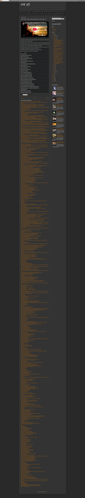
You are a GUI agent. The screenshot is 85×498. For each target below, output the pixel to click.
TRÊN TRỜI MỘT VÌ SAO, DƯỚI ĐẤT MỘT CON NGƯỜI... (28, 364)
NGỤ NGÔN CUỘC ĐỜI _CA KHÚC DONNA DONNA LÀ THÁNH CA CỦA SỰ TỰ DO (32, 175)
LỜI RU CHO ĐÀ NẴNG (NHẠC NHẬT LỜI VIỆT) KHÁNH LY (58, 63)
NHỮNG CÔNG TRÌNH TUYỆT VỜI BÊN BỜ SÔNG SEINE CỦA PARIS (30, 413)
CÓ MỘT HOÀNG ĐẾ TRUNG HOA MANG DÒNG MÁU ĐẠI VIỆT (29, 277)
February (54, 71)
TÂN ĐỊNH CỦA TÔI (59, 86)
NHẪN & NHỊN (23, 376)
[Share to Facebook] (26, 94)
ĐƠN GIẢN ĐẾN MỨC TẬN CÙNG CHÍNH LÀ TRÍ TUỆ (28, 387)
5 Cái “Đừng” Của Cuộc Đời (24, 344)
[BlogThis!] (24, 94)
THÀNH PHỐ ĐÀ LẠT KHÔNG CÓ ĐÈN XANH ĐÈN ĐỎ (28, 404)
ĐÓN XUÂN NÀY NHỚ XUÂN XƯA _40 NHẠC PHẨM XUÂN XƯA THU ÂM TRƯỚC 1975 (33, 128)
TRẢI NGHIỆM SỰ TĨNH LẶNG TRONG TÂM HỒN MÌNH (28, 204)
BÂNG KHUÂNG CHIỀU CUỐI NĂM (25, 389)
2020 (53, 74)
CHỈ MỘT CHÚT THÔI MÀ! (24, 475)
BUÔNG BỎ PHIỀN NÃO (24, 337)
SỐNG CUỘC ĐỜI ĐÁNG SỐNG (25, 239)
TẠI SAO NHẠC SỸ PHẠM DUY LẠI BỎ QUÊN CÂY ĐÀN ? (28, 315)
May (54, 68)
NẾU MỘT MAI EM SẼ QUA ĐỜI (25, 257)
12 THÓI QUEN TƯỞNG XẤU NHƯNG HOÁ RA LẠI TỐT (28, 334)
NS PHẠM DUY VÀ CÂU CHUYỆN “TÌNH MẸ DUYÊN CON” (29, 249)
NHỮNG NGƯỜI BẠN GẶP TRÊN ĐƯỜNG (26, 379)
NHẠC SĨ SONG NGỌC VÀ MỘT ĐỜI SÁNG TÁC (27, 366)
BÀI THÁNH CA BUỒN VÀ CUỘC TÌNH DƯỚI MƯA (27, 458)
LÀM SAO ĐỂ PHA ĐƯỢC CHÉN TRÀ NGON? (27, 444)
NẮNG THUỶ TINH (23, 286)
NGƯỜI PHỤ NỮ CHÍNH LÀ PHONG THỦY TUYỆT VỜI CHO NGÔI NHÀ (30, 405)
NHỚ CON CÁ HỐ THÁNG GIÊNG (25, 465)
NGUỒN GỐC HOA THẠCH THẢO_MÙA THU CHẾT (28, 251)
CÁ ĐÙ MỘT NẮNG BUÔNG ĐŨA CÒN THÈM (27, 422)
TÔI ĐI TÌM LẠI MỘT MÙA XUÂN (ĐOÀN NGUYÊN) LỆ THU (29, 248)
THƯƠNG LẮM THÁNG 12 (24, 469)
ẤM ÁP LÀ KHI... (23, 425)
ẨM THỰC (29, 11)
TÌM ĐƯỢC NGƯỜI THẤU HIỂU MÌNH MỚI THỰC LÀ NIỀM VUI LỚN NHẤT (31, 349)
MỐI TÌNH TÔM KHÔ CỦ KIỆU (25, 353)
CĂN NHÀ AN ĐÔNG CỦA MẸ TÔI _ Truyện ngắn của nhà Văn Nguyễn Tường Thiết (32, 115)
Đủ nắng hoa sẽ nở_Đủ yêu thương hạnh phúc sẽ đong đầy (29, 437)
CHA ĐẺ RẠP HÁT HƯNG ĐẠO (25, 412)
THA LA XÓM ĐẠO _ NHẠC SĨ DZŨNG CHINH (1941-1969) (29, 254)
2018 (53, 75)
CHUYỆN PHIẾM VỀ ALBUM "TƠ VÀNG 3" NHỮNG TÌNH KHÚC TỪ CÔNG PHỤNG (32, 280)
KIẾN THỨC (36, 13)
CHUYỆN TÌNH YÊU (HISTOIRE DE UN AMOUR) (27, 188)
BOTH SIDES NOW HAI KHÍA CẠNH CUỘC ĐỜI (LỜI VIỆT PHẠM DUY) (30, 170)
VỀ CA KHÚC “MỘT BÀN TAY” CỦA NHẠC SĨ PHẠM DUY (28, 164)
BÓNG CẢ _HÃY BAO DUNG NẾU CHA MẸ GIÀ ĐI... (28, 180)
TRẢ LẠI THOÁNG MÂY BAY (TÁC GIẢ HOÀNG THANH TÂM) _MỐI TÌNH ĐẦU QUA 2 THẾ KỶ (33, 129)
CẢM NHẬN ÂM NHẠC (37, 11)
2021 (53, 34)
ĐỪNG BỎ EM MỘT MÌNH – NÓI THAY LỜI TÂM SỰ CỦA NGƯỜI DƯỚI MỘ (31, 258)
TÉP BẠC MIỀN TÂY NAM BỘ (25, 486)
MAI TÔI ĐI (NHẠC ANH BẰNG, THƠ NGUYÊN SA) (27, 192)
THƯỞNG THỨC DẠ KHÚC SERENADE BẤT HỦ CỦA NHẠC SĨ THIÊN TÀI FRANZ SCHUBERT (33, 165)
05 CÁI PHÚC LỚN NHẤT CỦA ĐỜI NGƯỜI (27, 354)
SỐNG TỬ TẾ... (23, 202)
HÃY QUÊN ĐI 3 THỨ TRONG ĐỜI (25, 440)
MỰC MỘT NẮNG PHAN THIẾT (25, 448)
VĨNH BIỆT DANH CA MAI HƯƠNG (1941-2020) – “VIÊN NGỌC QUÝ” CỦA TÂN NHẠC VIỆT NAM (34, 259)
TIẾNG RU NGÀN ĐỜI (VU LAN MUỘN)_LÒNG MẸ (27, 178)
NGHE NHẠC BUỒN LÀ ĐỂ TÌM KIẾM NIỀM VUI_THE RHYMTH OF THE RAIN (31, 272)
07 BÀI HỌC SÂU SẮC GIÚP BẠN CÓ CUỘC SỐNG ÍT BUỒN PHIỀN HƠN (31, 398)
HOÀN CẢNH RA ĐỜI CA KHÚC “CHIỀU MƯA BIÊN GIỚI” (28, 149)
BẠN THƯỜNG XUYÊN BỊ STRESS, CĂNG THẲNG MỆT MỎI (29, 233)
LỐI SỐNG (42, 13)
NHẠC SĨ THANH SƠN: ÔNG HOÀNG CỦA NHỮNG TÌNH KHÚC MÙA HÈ (30, 101)
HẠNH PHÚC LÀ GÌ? (23, 201)
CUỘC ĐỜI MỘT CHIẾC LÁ (24, 348)
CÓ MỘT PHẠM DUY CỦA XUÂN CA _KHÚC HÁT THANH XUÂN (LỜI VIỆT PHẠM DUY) (32, 126)
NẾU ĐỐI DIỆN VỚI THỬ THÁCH (25, 473)
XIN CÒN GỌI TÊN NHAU (24, 262)
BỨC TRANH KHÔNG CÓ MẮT (25, 417)
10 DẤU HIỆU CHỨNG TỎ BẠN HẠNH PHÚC (27, 336)
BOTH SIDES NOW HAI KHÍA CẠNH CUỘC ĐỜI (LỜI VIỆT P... (58, 42)
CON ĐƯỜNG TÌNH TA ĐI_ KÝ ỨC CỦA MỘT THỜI (27, 312)
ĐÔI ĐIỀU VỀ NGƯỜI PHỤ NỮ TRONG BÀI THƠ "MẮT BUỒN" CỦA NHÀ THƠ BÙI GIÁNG (33, 471)
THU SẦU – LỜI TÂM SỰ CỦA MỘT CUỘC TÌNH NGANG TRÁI (58, 48)
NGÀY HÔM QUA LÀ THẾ (24, 210)
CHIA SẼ (56, 11)
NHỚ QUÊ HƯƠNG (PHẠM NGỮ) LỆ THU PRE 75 (27, 173)
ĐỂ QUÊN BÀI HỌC (23, 369)
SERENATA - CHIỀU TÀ (24, 290)
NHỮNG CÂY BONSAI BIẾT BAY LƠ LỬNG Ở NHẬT (28, 386)
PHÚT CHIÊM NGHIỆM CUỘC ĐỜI (25, 341)
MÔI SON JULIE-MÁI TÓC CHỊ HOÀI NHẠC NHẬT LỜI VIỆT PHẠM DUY (30, 226)
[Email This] (23, 94)
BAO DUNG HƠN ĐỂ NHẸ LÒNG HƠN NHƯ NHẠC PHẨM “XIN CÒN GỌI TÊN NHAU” (32, 105)
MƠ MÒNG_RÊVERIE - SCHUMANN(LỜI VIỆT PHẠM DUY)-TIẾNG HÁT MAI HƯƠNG (32, 172)
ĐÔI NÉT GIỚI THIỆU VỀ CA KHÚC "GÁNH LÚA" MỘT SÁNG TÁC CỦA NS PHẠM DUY (32, 158)
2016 (53, 77)
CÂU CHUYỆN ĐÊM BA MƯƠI (25, 372)
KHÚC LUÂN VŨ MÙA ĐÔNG (25, 451)
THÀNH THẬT (23, 408)
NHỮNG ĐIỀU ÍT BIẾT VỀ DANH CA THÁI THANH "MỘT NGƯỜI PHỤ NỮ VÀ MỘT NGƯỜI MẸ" (33, 140)
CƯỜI (61, 11)
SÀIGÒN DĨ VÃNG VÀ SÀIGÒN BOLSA (26, 403)
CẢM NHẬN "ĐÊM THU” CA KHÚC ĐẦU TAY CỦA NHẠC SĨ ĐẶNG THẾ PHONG (31, 161)
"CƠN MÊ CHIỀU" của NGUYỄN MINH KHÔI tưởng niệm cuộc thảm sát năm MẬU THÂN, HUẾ (33, 331)
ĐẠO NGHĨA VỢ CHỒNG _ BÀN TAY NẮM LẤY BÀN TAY (28, 409)
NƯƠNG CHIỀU (23, 316)
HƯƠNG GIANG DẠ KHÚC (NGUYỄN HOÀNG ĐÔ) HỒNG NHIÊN (29, 135)
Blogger (46, 491)
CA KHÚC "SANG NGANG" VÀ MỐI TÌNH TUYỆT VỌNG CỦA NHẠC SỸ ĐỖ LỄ (31, 309)
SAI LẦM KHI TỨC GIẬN (24, 462)
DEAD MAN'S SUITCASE (24, 402)
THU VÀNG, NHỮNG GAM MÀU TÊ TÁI (26, 263)
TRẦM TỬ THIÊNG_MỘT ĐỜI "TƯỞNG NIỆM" (27, 450)
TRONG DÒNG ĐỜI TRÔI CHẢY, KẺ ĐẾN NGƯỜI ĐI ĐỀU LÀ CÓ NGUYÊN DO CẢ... (32, 362)
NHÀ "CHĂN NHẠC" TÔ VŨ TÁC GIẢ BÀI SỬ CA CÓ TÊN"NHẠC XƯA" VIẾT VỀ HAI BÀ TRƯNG (33, 137)
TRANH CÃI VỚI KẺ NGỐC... (25, 442)
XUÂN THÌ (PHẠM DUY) (24, 156)
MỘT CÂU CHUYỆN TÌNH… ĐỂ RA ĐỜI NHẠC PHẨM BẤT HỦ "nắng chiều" (31, 485)
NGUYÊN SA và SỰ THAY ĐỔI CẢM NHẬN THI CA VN (28, 298)
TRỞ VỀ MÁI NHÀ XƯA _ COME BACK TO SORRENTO (28, 289)
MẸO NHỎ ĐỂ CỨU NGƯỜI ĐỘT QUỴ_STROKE (60, 92)
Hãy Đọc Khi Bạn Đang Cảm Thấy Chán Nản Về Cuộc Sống (60, 105)
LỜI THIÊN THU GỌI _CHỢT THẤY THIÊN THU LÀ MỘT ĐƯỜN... (58, 60)
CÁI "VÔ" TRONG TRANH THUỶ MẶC (26, 335)
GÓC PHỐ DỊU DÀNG (24, 454)
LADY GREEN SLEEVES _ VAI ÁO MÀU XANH (27, 288)
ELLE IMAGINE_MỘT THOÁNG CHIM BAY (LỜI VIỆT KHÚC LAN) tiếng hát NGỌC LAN (32, 157)
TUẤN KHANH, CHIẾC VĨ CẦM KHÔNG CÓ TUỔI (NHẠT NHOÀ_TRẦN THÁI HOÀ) (32, 112)
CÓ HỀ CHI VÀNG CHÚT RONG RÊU (26, 434)
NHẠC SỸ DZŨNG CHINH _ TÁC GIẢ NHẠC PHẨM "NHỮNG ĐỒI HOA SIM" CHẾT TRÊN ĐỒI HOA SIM (34, 317)
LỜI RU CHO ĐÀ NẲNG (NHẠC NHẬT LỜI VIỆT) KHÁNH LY (29, 179)
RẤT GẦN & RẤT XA (23, 445)
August (54, 64)
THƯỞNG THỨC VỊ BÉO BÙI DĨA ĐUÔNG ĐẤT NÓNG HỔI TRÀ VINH (30, 423)
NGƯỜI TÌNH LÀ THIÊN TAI (24, 284)
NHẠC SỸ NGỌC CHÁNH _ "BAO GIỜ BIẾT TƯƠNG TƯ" (28, 330)
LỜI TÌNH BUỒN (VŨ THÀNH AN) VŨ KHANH (27, 184)
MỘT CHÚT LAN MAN (24, 370)
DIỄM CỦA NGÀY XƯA (24, 300)
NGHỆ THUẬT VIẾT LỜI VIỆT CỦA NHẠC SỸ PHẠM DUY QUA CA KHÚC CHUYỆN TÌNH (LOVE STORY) (35, 308)
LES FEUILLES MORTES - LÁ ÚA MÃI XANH (27, 167)
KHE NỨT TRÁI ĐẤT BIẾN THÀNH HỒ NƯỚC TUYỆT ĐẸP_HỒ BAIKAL (30, 464)
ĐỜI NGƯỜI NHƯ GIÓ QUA (24, 318)
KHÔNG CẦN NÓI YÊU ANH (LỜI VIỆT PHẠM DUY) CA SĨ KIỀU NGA (30, 190)
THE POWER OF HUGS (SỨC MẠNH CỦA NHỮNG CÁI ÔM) (29, 478)
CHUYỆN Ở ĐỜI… (23, 368)
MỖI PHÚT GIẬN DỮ (23, 466)
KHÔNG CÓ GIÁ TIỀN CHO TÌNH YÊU (26, 439)
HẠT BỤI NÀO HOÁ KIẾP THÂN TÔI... (26, 363)
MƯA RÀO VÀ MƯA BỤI (24, 399)
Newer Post (22, 98)
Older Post (47, 98)
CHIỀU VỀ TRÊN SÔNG (24, 325)
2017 (53, 76)
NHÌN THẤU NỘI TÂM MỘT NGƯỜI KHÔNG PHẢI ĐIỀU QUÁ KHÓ (30, 355)
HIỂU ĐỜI (22, 343)
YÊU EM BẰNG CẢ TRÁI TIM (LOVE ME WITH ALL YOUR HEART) (30, 187)
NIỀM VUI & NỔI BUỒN (24, 419)
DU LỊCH (21, 13)
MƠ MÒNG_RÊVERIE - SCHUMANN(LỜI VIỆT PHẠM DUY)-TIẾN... (58, 46)
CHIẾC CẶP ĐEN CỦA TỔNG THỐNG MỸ (26, 395)
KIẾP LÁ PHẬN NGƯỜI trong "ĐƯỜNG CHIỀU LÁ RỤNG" (28, 329)
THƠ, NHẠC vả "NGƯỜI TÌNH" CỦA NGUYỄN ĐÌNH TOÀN (28, 323)
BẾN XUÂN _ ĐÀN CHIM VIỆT (25, 160)
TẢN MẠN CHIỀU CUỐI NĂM (25, 391)
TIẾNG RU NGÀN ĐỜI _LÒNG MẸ (57, 61)
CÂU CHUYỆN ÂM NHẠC (48, 11)
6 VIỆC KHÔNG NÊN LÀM (24, 468)
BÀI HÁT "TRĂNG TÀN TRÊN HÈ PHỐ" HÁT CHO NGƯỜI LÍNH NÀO (30, 273)
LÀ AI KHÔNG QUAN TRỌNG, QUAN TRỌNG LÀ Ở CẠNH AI (29, 401)
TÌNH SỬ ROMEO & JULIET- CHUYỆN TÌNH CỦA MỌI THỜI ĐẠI (29, 301)
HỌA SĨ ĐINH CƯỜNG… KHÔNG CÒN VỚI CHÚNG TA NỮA (29, 433)
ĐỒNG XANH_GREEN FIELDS (25, 176)
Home (35, 98)
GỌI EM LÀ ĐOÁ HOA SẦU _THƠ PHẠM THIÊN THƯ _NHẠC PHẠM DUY (30, 216)
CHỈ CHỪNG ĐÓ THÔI (24, 297)
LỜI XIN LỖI (22, 357)
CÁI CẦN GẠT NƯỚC (24, 206)
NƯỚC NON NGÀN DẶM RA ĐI (25, 326)
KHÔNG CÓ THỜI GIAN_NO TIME (25, 410)
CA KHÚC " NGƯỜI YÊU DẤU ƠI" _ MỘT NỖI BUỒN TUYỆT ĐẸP (29, 234)
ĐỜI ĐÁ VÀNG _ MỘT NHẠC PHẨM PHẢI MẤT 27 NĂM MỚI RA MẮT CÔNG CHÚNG (32, 281)
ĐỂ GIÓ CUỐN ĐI (23, 295)
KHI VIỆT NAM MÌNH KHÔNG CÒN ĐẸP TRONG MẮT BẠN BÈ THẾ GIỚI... (31, 467)
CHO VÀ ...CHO (23, 435)
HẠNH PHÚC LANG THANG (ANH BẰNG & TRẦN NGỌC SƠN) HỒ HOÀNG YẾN (31, 215)
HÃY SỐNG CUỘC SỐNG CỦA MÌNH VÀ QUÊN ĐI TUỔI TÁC (29, 457)
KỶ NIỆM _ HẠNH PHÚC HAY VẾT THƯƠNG (27, 449)
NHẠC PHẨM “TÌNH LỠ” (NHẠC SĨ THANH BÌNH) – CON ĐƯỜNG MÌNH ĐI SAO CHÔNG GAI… (33, 208)
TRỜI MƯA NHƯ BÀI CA (24, 361)
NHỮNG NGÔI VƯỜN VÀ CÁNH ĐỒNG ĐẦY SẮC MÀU (28, 477)
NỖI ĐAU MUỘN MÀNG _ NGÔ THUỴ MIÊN (27, 285)
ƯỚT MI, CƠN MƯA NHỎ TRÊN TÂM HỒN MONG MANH (28, 117)
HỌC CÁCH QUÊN (23, 227)
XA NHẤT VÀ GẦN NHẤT (24, 196)
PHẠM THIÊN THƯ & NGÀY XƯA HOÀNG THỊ (27, 306)
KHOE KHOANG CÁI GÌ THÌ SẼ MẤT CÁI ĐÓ (27, 411)
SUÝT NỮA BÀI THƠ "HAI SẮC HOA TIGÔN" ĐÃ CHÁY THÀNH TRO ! (30, 418)
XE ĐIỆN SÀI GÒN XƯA (24, 381)
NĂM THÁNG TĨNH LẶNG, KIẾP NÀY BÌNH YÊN (27, 198)
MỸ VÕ (25, 5)
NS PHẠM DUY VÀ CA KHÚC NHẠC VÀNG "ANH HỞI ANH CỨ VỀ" (30, 237)
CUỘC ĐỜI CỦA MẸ (23, 347)
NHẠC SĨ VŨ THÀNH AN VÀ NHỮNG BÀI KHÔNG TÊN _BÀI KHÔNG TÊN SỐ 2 (31, 121)
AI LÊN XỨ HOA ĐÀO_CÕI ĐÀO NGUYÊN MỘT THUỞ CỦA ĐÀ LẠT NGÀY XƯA (31, 247)
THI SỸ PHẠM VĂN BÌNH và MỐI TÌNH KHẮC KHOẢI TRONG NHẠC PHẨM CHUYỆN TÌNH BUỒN (34, 322)
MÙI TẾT (22, 394)
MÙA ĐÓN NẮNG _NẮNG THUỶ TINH (26, 151)
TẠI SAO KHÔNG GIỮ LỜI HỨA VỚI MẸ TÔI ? (27, 311)
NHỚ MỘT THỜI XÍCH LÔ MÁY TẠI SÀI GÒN (27, 380)
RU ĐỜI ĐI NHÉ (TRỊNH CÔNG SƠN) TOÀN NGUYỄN (58, 56)
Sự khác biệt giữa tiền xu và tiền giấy (26, 441)
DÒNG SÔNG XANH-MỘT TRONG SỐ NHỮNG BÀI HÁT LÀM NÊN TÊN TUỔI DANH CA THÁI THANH (34, 291)
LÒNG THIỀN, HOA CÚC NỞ (25, 199)
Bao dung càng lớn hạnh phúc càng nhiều (26, 345)
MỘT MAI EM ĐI (23, 261)
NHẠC (51, 13)
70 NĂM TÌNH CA (23, 11)
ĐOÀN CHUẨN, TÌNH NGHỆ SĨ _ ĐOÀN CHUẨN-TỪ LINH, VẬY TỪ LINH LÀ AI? (31, 166)
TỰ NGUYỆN (22, 407)
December (54, 35)
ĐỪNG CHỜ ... (23, 482)
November (54, 36)
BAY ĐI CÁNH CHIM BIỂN (24, 185)
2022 (53, 33)
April (54, 69)
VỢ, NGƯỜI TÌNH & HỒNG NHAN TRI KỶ (26, 431)
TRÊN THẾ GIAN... (23, 203)
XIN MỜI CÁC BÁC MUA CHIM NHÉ (25, 384)
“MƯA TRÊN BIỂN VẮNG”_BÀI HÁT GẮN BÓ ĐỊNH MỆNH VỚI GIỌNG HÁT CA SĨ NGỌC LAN (33, 116)
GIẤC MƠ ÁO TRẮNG (24, 421)
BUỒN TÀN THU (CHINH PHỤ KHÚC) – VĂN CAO (27, 217)
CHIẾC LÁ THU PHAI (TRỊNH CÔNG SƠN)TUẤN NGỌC (28, 181)
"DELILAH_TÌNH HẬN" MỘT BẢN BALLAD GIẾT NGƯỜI (28, 106)
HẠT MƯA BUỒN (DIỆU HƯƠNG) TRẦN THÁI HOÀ (27, 195)
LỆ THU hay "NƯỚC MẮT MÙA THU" (26, 307)
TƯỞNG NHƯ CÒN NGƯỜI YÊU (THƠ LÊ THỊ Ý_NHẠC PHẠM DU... (58, 40)
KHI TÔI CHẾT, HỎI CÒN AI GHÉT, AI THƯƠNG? (27, 340)
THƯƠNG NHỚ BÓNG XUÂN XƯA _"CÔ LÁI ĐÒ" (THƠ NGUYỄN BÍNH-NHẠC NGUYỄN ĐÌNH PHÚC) (34, 123)
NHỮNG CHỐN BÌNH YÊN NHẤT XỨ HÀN (26, 446)
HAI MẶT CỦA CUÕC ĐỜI (24, 339)
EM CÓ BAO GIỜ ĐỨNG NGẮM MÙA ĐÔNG (27, 371)
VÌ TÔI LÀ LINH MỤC (23, 109)
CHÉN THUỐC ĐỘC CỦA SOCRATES (26, 375)
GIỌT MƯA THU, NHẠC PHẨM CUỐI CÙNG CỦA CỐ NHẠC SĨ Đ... (58, 58)
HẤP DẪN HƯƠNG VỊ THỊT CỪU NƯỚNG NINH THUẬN (28, 453)
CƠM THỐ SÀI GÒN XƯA (24, 382)
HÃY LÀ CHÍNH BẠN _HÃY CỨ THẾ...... (26, 197)
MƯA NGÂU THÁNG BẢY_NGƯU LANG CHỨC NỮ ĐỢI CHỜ (29, 269)
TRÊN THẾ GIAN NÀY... (24, 483)
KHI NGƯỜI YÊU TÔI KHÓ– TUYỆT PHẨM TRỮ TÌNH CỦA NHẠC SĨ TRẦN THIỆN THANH (33, 219)
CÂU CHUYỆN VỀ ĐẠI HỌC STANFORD (26, 428)
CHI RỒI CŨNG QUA (23, 463)
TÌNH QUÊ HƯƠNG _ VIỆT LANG (25, 230)
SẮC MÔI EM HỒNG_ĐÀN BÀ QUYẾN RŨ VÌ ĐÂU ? (28, 279)
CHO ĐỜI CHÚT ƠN (23, 320)
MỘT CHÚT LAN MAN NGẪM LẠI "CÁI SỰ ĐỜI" (27, 432)
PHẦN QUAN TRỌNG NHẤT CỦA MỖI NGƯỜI (27, 235)
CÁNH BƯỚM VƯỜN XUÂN (24, 299)
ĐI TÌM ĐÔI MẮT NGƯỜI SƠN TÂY (25, 327)
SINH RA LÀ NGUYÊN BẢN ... (25, 430)
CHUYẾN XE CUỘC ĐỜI (24, 193)
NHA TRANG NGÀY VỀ (24, 114)
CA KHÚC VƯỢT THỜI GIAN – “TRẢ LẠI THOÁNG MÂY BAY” (29, 194)
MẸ (46, 13)
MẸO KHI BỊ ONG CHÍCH (24, 367)
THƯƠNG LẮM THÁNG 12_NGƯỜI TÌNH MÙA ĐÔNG (28, 256)
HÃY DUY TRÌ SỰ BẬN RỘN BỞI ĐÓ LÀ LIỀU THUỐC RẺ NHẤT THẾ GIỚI (31, 207)
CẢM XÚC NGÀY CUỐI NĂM (25, 385)
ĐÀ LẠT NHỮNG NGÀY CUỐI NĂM (25, 373)
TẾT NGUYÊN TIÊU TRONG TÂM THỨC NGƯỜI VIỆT (28, 393)
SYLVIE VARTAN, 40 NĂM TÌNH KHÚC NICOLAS (27, 455)
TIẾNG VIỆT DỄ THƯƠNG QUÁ (25, 472)
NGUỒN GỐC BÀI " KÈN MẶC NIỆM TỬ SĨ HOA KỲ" (28, 476)
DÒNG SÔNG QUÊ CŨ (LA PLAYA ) (25, 155)
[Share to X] (25, 94)
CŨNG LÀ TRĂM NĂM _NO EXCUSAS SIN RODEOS (28, 189)
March (54, 70)
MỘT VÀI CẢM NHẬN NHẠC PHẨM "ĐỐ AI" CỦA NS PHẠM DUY (29, 238)
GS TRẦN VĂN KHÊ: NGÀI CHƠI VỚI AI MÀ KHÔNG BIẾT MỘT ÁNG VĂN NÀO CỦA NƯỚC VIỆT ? (34, 338)
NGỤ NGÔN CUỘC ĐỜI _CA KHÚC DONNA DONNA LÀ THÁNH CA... (58, 53)
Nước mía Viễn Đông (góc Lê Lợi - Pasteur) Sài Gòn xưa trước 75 (29, 359)
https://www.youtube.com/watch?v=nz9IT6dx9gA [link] (29, 51)
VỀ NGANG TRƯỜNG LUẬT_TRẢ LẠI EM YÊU (27, 276)
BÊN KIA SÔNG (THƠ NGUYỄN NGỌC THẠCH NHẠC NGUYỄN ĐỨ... (58, 44)
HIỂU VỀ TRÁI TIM (28, 13)
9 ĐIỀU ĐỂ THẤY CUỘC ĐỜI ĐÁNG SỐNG (26, 414)
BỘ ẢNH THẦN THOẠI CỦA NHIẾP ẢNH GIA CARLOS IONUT (29, 460)
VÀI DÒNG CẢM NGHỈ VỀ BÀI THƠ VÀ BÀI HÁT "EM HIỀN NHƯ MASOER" (31, 236)
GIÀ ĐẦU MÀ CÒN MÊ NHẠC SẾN (25, 268)
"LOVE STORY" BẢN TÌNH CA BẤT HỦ (26, 144)
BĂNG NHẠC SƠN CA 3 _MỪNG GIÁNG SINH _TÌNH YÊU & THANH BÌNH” (31, 148)
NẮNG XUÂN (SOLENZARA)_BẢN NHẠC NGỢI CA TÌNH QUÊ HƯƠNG (30, 229)
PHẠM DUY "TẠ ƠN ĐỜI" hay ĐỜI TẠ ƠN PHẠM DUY (28, 321)
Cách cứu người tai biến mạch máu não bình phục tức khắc (29, 400)
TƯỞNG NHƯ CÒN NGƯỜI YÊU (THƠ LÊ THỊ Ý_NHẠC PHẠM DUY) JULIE (31, 169)
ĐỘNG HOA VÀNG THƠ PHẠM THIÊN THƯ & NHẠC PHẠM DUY (29, 221)
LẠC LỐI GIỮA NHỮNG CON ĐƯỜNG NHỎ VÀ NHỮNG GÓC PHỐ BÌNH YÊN (31, 416)
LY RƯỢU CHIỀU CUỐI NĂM (25, 390)
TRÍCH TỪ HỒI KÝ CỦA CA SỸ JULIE (26, 313)
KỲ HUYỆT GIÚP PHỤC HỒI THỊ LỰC (26, 352)
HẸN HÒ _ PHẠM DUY (24, 304)
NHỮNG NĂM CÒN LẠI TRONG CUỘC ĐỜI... (27, 231)
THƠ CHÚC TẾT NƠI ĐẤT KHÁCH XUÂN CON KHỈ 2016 (28, 396)
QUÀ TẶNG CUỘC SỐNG (58, 13)
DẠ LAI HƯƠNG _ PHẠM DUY (25, 242)
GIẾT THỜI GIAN (23, 474)
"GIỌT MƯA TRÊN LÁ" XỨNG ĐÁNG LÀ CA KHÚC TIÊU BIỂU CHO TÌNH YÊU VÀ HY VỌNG (33, 132)
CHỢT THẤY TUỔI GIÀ (24, 332)
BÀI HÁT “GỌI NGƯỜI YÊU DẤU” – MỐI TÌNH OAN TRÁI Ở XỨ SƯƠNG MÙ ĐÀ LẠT (32, 220)
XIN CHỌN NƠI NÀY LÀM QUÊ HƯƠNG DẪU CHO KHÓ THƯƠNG (30, 162)
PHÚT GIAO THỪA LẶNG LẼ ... (25, 305)
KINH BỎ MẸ (22, 275)
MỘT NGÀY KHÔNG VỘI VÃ (24, 427)
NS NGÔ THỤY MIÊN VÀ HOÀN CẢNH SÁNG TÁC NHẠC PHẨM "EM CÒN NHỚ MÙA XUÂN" (33, 245)
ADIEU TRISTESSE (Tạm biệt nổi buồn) (26, 174)
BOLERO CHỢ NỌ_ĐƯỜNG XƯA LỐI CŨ (26, 274)
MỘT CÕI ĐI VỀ (23, 294)
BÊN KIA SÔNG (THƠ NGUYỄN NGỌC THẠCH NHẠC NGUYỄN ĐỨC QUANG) (31, 171)
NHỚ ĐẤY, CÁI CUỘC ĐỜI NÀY (25, 358)
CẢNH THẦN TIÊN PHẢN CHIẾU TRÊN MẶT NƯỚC (28, 459)
